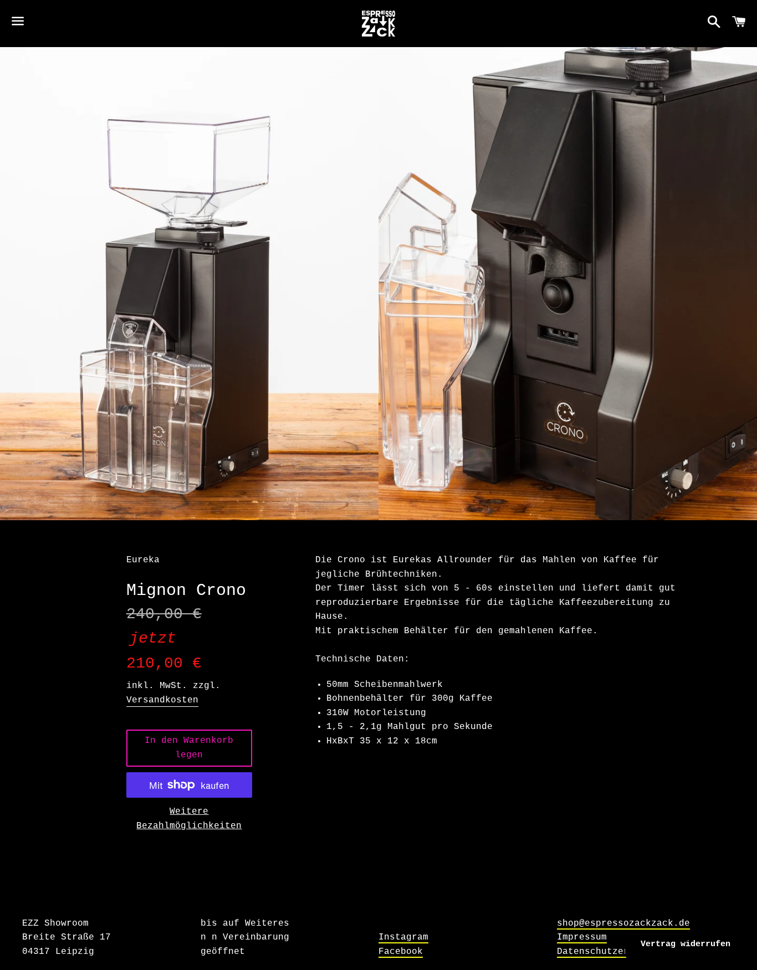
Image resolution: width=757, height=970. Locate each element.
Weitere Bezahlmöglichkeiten (189, 819)
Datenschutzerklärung (612, 952)
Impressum (582, 937)
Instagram (403, 937)
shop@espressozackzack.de (623, 923)
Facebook (400, 952)
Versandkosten (162, 700)
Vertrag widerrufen (685, 944)
